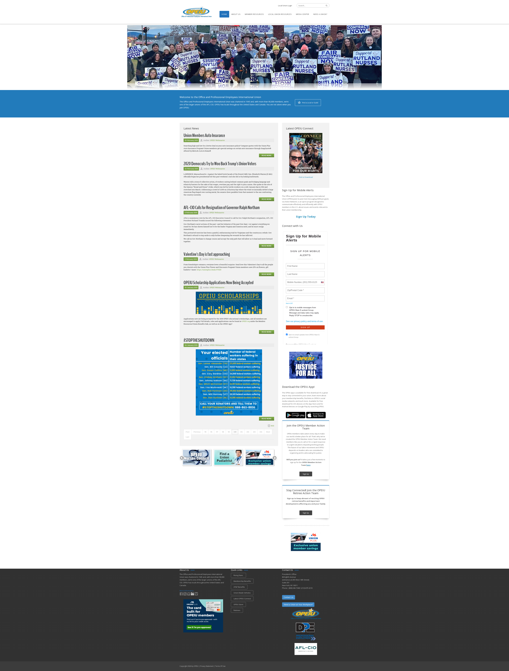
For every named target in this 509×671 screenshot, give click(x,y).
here (308, 465)
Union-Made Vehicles (242, 593)
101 (241, 432)
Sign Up (306, 474)
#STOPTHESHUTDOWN (199, 340)
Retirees (237, 610)
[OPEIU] (196, 11)
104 (261, 432)
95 (205, 432)
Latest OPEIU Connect (242, 598)
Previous (197, 432)
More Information (187, 590)
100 (235, 432)
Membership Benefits (242, 581)
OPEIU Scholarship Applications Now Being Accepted (218, 282)
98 (223, 432)
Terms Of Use (220, 666)
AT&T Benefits (239, 587)
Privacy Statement (206, 666)
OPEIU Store (238, 604)
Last (187, 437)
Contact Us (288, 597)
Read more (266, 155)
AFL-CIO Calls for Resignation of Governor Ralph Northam (222, 207)
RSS (272, 426)
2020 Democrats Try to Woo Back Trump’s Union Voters (220, 164)
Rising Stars (238, 575)
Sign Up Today (305, 216)
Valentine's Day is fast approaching (207, 254)
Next (268, 432)
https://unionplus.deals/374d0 (209, 269)
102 (248, 432)
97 (217, 432)
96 (211, 432)
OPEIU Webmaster (217, 140)
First (188, 432)
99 (229, 432)
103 (254, 432)
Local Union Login (285, 5)
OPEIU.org (246, 321)
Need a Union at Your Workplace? (298, 604)
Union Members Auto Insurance (204, 135)
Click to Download (306, 177)
